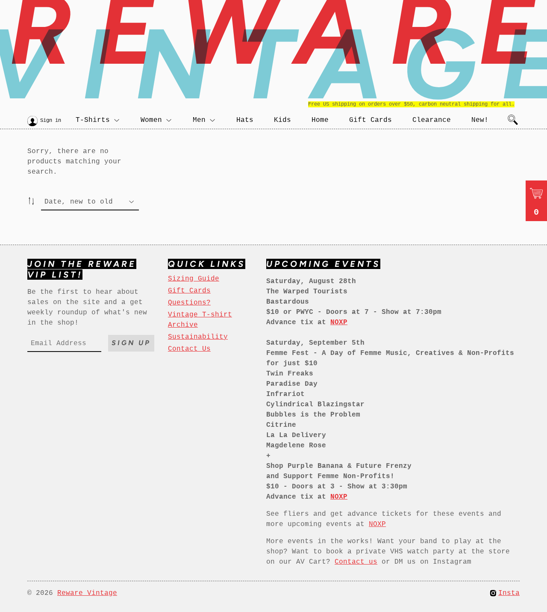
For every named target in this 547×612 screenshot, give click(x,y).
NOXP (377, 524)
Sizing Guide (193, 279)
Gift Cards (370, 120)
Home (320, 120)
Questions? (189, 303)
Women (151, 120)
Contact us (356, 562)
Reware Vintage (87, 593)
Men (199, 120)
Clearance (431, 120)
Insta (509, 593)
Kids (282, 120)
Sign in (50, 121)
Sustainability (198, 337)
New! (479, 120)
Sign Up (131, 343)
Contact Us (189, 349)
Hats (244, 120)
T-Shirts (93, 120)
